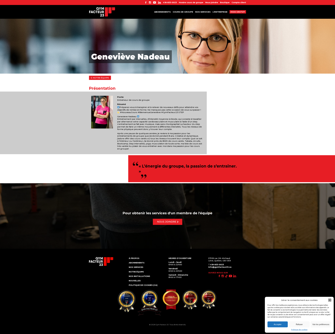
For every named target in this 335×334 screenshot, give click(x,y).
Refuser (299, 324)
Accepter (277, 324)
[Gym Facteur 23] (102, 12)
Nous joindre (211, 2)
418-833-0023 (170, 2)
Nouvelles (135, 281)
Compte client (239, 2)
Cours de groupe (183, 12)
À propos (134, 258)
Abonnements (162, 12)
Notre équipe (101, 77)
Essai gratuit (238, 12)
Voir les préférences (320, 324)
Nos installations (139, 276)
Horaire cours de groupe (191, 2)
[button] (329, 300)
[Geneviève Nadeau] (102, 112)
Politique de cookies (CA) (143, 285)
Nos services (203, 12)
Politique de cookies (299, 330)
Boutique (225, 2)
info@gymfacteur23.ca (219, 267)
